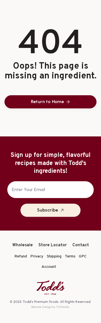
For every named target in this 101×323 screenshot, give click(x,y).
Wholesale (22, 245)
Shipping (54, 256)
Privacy (36, 256)
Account (49, 266)
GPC (83, 256)
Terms (70, 256)
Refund (20, 256)
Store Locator (52, 245)
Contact (80, 245)
